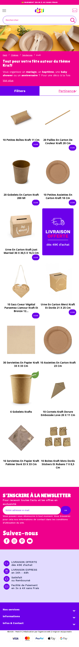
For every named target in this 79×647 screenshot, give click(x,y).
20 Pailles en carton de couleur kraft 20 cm (57, 141)
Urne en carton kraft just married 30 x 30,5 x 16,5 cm (21, 251)
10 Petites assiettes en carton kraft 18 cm (58, 196)
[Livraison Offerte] (57, 231)
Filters (19, 91)
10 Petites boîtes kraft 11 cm (21, 140)
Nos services (11, 609)
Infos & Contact (13, 623)
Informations (11, 616)
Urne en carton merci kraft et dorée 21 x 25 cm (58, 306)
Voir (35, 144)
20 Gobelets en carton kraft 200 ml (21, 196)
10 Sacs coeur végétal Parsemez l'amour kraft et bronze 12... (21, 308)
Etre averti (23, 363)
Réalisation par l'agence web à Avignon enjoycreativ (48, 632)
